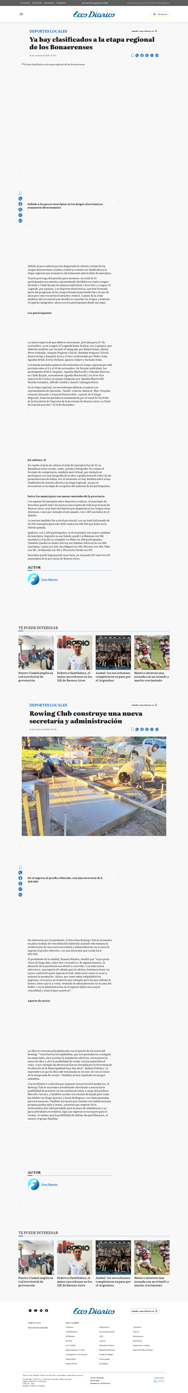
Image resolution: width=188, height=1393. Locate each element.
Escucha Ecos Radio (138, 3)
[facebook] (142, 55)
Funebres (61, 3)
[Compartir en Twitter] (147, 55)
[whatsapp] (137, 55)
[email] (152, 55)
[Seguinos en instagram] (41, 1311)
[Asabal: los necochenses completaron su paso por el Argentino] (113, 652)
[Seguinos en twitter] (30, 1311)
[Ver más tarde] (132, 55)
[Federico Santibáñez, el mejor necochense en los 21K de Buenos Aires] (74, 652)
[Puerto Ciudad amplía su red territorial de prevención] (36, 652)
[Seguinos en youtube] (35, 1311)
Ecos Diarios (50, 579)
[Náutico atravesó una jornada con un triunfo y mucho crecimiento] (152, 652)
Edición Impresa (160, 3)
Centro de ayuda (97, 1378)
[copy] (157, 55)
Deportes (37, 3)
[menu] (21, 14)
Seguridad (49, 3)
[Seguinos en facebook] (46, 1311)
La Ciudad (25, 3)
